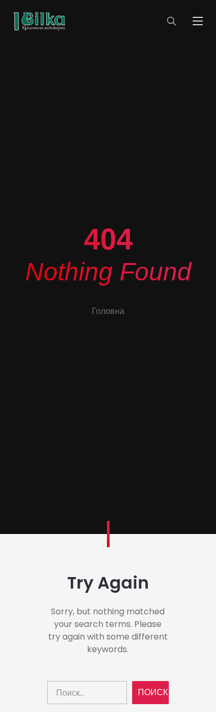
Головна (108, 311)
